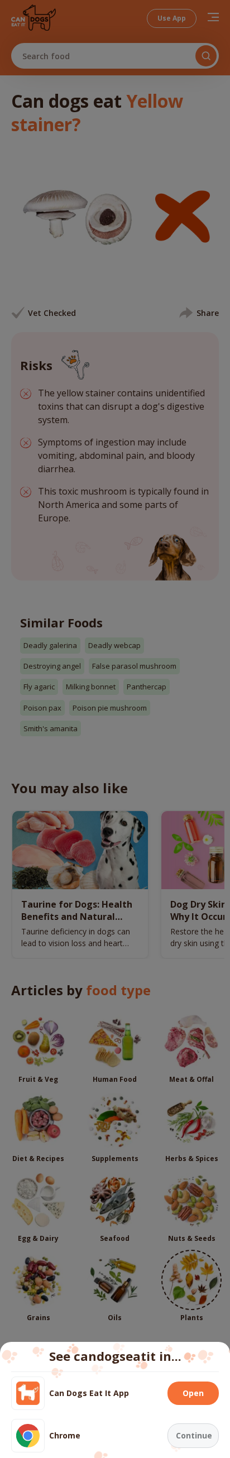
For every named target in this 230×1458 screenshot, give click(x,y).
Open (193, 1393)
